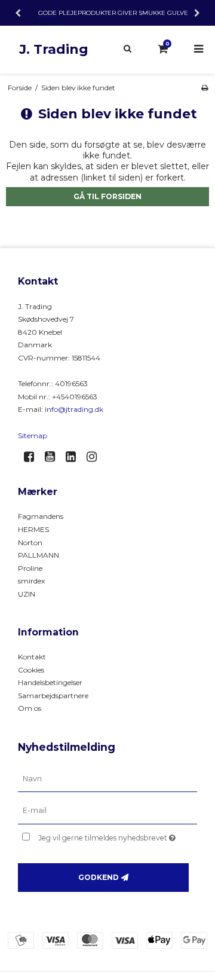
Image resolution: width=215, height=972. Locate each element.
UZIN (26, 593)
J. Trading (53, 49)
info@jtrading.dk (74, 409)
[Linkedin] (75, 457)
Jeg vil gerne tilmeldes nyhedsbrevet (109, 835)
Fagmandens (40, 516)
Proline (30, 568)
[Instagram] (96, 457)
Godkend (98, 877)
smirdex (31, 580)
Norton (30, 542)
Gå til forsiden (107, 196)
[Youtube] (54, 457)
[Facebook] (33, 457)
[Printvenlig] (204, 87)
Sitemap (32, 435)
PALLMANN (38, 555)
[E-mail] (107, 810)
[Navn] (107, 778)
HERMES (33, 529)
